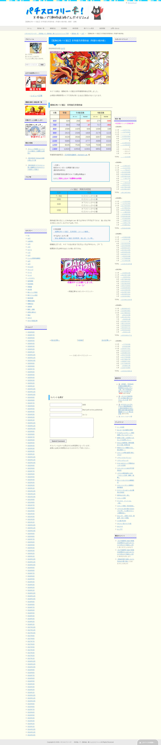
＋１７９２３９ (125, 187)
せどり (30, 250)
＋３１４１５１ (125, 317)
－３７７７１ (125, 130)
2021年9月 (31, 499)
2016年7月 (31, 675)
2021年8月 (31, 502)
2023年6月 (31, 440)
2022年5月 (31, 477)
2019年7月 (31, 573)
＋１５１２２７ (125, 350)
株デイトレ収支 (89, 28)
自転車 (30, 306)
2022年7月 (31, 471)
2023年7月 (31, 437)
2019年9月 (31, 568)
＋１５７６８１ (125, 210)
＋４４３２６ (125, 138)
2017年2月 (31, 655)
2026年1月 (31, 352)
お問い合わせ (115, 28)
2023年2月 (31, 451)
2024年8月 (31, 400)
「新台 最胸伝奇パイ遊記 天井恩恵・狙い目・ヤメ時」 (74, 238)
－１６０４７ (125, 166)
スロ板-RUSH (121, 521)
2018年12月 (31, 593)
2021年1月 (31, 522)
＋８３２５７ (125, 185)
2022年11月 (31, 460)
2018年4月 (31, 616)
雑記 (29, 315)
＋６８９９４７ (125, 308)
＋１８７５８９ (125, 367)
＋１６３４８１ (125, 296)
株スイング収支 (32, 292)
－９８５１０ (125, 220)
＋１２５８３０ (125, 174)
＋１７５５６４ (125, 206)
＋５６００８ (125, 237)
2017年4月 (31, 650)
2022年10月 (31, 463)
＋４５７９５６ (125, 355)
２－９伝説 (120, 427)
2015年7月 (31, 709)
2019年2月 (31, 587)
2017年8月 (31, 638)
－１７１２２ (125, 203)
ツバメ (30, 275)
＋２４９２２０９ (126, 299)
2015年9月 (31, 704)
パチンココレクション (124, 457)
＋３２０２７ (125, 239)
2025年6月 (31, 372)
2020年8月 (31, 536)
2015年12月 (31, 695)
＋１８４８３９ (125, 216)
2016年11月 (31, 664)
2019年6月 (31, 576)
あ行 (29, 238)
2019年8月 (31, 570)
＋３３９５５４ (125, 294)
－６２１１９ (126, 332)
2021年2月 (31, 519)
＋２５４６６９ (125, 245)
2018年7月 (31, 607)
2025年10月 (31, 360)
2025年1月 (31, 386)
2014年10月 (31, 735)
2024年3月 (31, 414)
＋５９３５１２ (125, 328)
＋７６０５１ (125, 208)
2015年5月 (31, 715)
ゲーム (30, 272)
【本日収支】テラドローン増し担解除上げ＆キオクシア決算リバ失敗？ (36, 167)
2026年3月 (31, 346)
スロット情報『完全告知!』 (125, 506)
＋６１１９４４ (125, 323)
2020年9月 (31, 533)
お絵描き (30, 241)
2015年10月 (31, 701)
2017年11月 (31, 630)
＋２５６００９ (125, 176)
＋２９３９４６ (125, 252)
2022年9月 (31, 465)
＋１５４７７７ (125, 254)
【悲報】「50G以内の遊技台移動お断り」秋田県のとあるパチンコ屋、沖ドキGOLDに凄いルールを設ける (125, 387)
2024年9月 (31, 397)
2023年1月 (31, 454)
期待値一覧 (40, 28)
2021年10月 (31, 497)
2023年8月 (31, 434)
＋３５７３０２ (125, 285)
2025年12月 (31, 355)
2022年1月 (31, 488)
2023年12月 (31, 423)
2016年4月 (31, 684)
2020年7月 (31, 539)
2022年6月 (31, 474)
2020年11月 (31, 528)
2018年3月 (31, 619)
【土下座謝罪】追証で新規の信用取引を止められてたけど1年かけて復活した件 (125, 543)
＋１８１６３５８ (126, 264)
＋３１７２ (125, 178)
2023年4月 (31, 446)
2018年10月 (31, 599)
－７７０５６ (126, 344)
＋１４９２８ (125, 260)
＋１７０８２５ (125, 363)
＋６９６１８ (126, 365)
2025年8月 (31, 366)
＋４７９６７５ (125, 359)
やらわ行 (30, 267)
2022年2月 (31, 485)
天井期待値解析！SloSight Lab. (76, 155)
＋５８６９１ (125, 225)
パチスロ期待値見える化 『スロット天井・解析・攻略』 (125, 475)
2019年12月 (31, 559)
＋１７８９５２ (125, 313)
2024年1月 (31, 420)
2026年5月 (31, 341)
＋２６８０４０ (125, 353)
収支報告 (64, 28)
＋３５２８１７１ (126, 335)
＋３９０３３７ (125, 248)
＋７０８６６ (125, 258)
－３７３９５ (125, 132)
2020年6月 (31, 542)
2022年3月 (31, 482)
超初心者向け (32, 312)
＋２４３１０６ (125, 250)
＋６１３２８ (126, 315)
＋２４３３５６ (125, 243)
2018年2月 (31, 621)
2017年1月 (31, 658)
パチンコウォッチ (122, 460)
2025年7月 (31, 369)
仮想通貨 (102, 28)
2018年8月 (31, 604)
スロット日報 (121, 498)
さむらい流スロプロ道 (124, 523)
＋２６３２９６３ (126, 371)
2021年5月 (31, 511)
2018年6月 (31, 610)
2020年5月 (31, 545)
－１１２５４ (125, 168)
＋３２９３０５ (125, 283)
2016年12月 (31, 661)
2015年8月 (31, 707)
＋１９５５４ (125, 143)
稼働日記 (53, 28)
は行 (62, 48)
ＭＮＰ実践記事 (32, 321)
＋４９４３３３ (125, 330)
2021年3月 (31, 516)
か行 (29, 244)
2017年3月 (31, 653)
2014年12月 (31, 729)
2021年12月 (31, 491)
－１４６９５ (125, 145)
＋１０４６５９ (125, 290)
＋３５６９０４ (125, 325)
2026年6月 (31, 338)
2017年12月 (31, 627)
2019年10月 (31, 565)
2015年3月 (31, 721)
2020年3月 (31, 550)
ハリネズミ (31, 278)
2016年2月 (31, 690)
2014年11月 (31, 732)
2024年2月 (31, 417)
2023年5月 (31, 443)
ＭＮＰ (30, 318)
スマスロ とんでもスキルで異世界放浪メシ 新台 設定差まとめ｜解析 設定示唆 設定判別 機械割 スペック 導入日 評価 (125, 409)
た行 (29, 252)
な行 (29, 255)
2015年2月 (31, 724)
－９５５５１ (125, 277)
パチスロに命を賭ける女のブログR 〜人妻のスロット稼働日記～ (125, 511)
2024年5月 (31, 409)
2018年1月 (31, 624)
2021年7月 (31, 505)
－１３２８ (125, 157)
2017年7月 (31, 641)
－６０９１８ (126, 319)
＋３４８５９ (125, 214)
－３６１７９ (125, 223)
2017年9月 (31, 636)
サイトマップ (132, 3)
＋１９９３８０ (125, 311)
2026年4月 (31, 343)
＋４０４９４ (125, 136)
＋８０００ (125, 212)
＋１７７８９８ (125, 357)
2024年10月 (31, 394)
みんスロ (120, 526)
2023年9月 (31, 431)
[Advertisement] (80, 315)
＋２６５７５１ (125, 348)
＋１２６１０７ (125, 189)
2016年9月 (31, 670)
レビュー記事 (36, 96)
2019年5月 (31, 579)
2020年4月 (31, 548)
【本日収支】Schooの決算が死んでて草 (36, 159)
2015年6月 (31, 712)
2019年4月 (31, 582)
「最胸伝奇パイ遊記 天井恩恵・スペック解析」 (72, 232)
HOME (80, 340)
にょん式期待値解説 (34, 258)
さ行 (29, 247)
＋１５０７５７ (125, 321)
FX (28, 235)
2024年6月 (31, 406)
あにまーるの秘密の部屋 (125, 430)
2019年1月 (31, 590)
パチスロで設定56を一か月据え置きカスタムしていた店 (125, 398)
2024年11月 (31, 392)
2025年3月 (31, 380)
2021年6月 (31, 508)
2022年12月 (31, 457)
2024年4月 (31, 411)
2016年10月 (31, 667)
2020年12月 (31, 525)
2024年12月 (31, 389)
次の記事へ (106, 340)
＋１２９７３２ (125, 292)
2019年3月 (31, 585)
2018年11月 (31, 596)
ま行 (29, 264)
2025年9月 (31, 363)
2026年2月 (31, 349)
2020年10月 (31, 531)
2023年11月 (31, 426)
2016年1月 (31, 692)
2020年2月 (31, 553)
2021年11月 (31, 494)
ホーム (29, 28)
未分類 (30, 289)
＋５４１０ (125, 183)
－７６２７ (125, 170)
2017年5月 (31, 647)
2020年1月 (31, 556)
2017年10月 (31, 633)
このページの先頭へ (148, 742)
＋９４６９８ (126, 346)
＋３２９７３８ (125, 275)
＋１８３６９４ (125, 288)
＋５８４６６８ (125, 228)
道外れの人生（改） (123, 495)
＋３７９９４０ (125, 279)
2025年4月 (31, 377)
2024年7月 (31, 403)
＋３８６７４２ (125, 361)
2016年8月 (31, 672)
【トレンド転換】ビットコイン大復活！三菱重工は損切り (36, 151)
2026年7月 (31, 335)
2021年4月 (31, 514)
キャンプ (30, 269)
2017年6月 (31, 644)
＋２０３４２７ (125, 281)
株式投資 (75, 28)
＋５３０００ (125, 218)
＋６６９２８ (125, 273)
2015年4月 (31, 718)
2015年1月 (31, 726)
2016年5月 (31, 681)
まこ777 (119, 529)
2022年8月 (31, 468)
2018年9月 (31, 602)
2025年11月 (31, 358)
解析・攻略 (31, 309)
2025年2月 (31, 383)
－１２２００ (125, 201)
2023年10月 (31, 428)
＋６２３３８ (125, 256)
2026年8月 (31, 332)
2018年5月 (31, 613)
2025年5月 (31, 375)
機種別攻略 (31, 301)
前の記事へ (55, 340)
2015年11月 (31, 698)
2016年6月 (31, 678)
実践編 (30, 287)
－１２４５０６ (125, 172)
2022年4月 (31, 480)
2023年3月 (31, 448)
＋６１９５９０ (125, 192)
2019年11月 (31, 562)
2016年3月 (31, 687)
